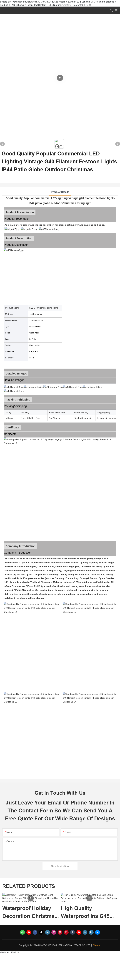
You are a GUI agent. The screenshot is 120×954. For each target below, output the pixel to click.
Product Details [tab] (60, 192)
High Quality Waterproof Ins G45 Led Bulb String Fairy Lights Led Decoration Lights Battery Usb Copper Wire (42, 912)
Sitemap (97, 945)
